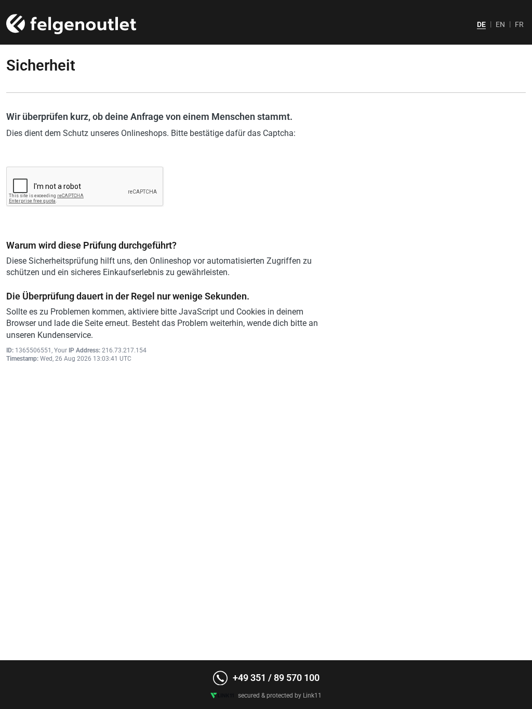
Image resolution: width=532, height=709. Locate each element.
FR (519, 24)
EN (500, 24)
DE (481, 24)
